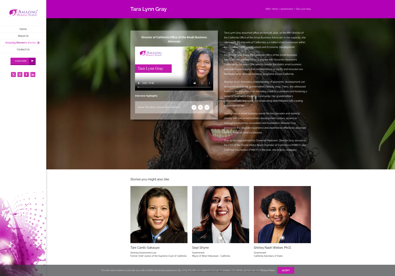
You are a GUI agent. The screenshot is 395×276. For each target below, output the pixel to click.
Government (145, 252)
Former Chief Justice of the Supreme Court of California (158, 256)
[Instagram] (19, 74)
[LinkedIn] (32, 74)
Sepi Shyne (200, 247)
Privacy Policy (267, 270)
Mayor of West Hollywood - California (211, 256)
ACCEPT (286, 270)
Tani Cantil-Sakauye (145, 247)
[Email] (207, 107)
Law (154, 252)
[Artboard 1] (23, 9)
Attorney (134, 252)
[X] (13, 74)
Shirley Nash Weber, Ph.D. (272, 247)
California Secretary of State (268, 256)
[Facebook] (26, 74)
